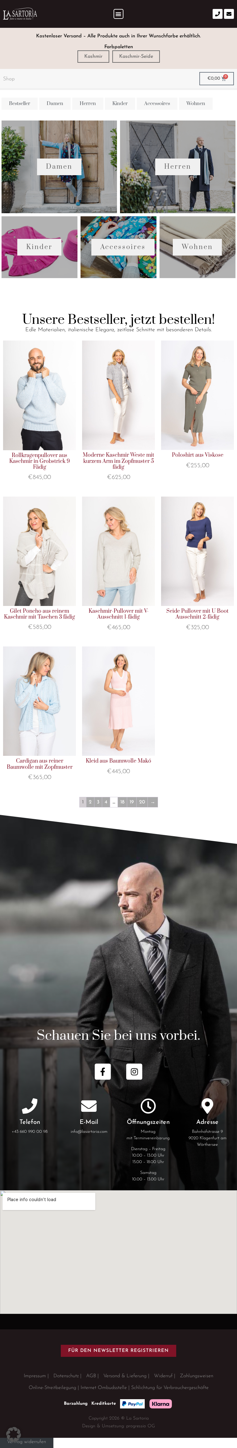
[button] (119, 14)
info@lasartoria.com (89, 1131)
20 (142, 802)
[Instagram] (134, 1072)
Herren (177, 167)
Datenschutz (66, 1376)
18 (122, 802)
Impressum (35, 1376)
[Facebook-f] (103, 1072)
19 (132, 802)
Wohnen (197, 247)
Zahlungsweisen (196, 1376)
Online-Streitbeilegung (52, 1387)
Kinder (39, 247)
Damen (59, 167)
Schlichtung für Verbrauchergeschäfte (170, 1387)
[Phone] (217, 14)
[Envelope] (229, 14)
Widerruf (163, 1376)
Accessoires (123, 247)
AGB (91, 1376)
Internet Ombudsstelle (104, 1387)
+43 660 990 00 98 (30, 1131)
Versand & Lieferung (125, 1376)
